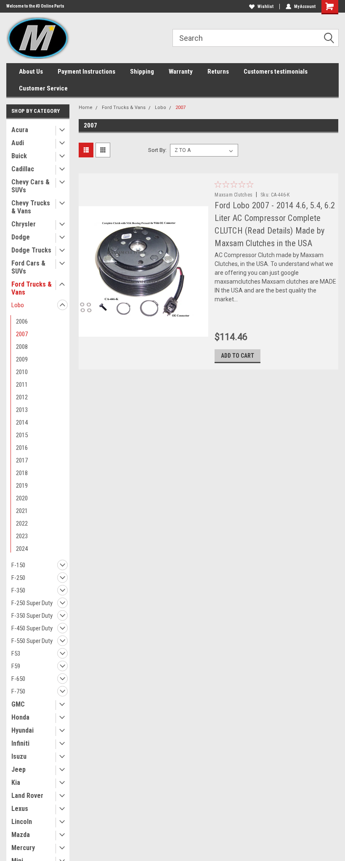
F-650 (18, 679)
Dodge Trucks (31, 250)
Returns (218, 71)
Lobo (17, 305)
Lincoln (21, 822)
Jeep (18, 769)
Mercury (23, 848)
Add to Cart (237, 355)
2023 (22, 536)
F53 (15, 653)
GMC (18, 704)
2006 (22, 321)
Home (86, 107)
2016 (22, 448)
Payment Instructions (86, 71)
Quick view (143, 330)
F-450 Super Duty (32, 628)
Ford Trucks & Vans (31, 288)
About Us (31, 71)
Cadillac (22, 169)
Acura (19, 130)
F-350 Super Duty (32, 615)
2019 (22, 485)
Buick (19, 156)
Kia (15, 783)
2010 (22, 372)
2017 (22, 460)
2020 (22, 498)
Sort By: (157, 150)
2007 (22, 334)
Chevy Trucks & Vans (30, 207)
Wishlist (265, 6)
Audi (17, 143)
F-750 (18, 691)
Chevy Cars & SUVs (30, 186)
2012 (22, 397)
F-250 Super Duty (32, 603)
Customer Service (43, 88)
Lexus (19, 809)
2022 (22, 523)
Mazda (20, 835)
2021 (22, 511)
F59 (15, 666)
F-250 (18, 578)
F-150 (18, 565)
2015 (22, 435)
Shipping (142, 71)
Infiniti (20, 743)
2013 (22, 410)
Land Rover (27, 796)
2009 (22, 359)
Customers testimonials (276, 71)
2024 (22, 549)
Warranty (181, 71)
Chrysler (23, 224)
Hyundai (22, 730)
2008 (22, 347)
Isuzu (19, 756)
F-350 (18, 590)
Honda (20, 717)
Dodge (20, 237)
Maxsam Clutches (233, 195)
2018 (22, 473)
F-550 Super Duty (32, 641)
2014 (22, 422)
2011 (22, 384)
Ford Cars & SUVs (28, 267)
